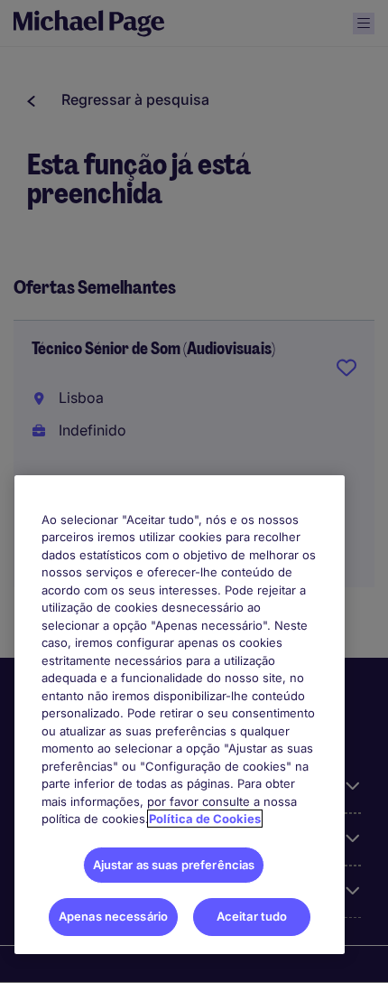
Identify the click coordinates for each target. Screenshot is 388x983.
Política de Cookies (205, 818)
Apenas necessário (113, 916)
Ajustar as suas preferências (174, 864)
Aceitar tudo (252, 916)
